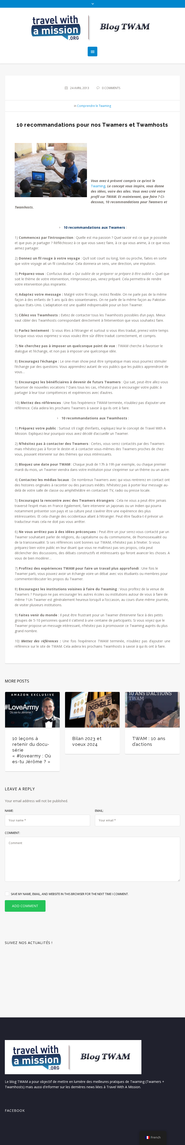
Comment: (12, 833)
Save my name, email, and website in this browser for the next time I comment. (70, 894)
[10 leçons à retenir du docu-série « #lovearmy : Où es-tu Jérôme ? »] (32, 710)
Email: (99, 811)
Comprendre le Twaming (94, 106)
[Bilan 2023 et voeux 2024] (92, 710)
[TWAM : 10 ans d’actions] (152, 710)
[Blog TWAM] (92, 27)
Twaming (98, 186)
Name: (9, 811)
